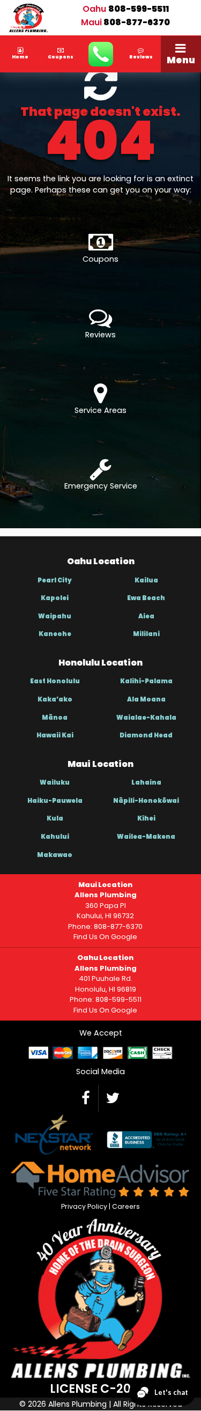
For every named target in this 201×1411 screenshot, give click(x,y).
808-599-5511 (138, 9)
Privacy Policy (84, 1206)
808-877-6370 (136, 22)
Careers (126, 1206)
